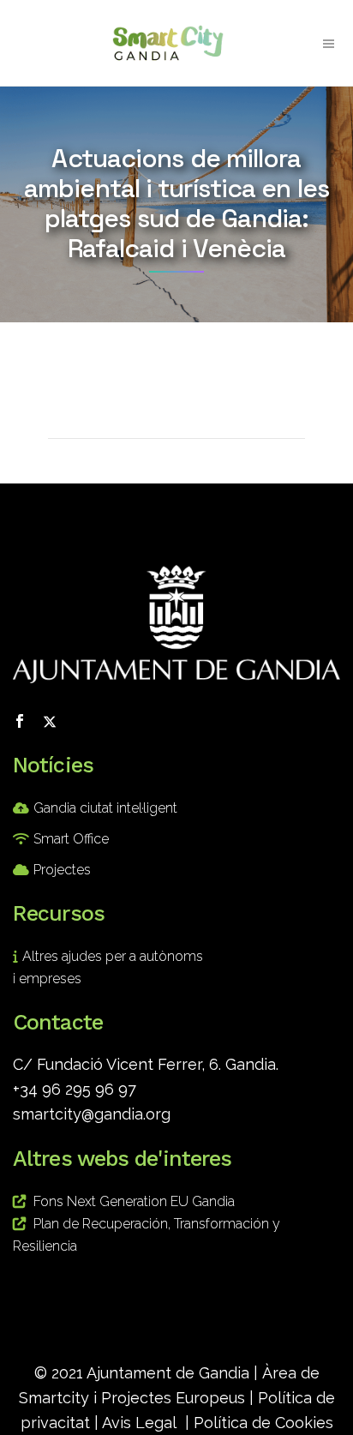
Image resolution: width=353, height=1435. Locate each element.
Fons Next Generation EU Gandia (134, 1201)
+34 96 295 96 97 (74, 1089)
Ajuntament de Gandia (168, 1373)
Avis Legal (139, 1423)
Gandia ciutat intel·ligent (105, 808)
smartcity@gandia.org (92, 1114)
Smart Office (71, 839)
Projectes (62, 870)
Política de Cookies (263, 1423)
